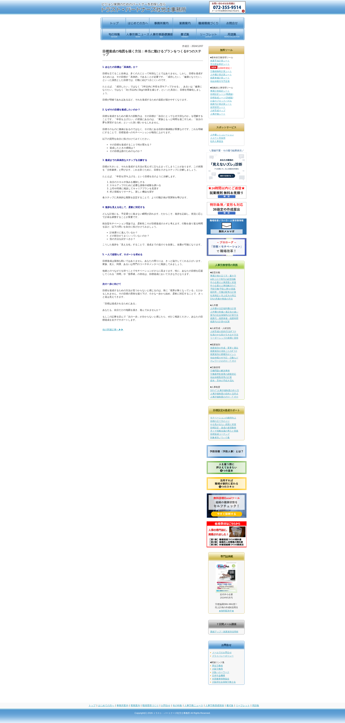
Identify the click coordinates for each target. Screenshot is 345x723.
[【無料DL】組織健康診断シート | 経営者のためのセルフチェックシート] (227, 517)
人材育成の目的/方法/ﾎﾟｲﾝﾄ (223, 331)
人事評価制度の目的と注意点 (224, 393)
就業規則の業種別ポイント (223, 354)
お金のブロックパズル (221, 101)
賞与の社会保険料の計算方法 (224, 315)
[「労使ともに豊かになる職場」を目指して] (227, 255)
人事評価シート (217, 114)
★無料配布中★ (226, 611)
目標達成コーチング (220, 434)
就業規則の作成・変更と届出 (224, 348)
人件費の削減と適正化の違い (224, 312)
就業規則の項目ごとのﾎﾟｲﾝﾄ (223, 351)
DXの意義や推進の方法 (221, 299)
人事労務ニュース (193, 705)
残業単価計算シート (220, 78)
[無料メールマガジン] (227, 234)
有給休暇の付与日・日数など (224, 357)
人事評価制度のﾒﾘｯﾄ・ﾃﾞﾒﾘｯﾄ (224, 397)
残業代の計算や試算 (220, 321)
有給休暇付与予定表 (220, 81)
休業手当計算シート (220, 61)
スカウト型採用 (217, 138)
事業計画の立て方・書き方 (223, 275)
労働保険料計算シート (221, 71)
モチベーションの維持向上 (223, 418)
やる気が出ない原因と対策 (223, 424)
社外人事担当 (216, 141)
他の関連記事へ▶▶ (112, 329)
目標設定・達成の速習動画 (223, 427)
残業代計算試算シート (221, 104)
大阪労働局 (217, 669)
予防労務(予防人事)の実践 (222, 289)
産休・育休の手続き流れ (222, 380)
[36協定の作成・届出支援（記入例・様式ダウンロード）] (227, 214)
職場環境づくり (150, 705)
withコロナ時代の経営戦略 (223, 279)
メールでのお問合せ (222, 652)
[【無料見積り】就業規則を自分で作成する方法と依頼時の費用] (227, 197)
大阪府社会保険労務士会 (224, 682)
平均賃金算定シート (220, 64)
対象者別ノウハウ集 (220, 437)
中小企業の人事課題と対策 (223, 282)
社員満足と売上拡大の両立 (223, 295)
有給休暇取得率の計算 (221, 377)
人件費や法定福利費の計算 (223, 308)
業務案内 (135, 705)
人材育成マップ (217, 110)
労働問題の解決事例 (220, 370)
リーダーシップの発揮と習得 (224, 338)
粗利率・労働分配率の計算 (223, 292)
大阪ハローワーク (220, 672)
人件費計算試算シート (221, 74)
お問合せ (165, 705)
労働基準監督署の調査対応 (223, 374)
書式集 (229, 705)
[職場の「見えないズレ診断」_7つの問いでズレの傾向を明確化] (227, 181)
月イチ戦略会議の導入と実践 (224, 431)
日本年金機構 (218, 675)
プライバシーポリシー (223, 656)
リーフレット (243, 705)
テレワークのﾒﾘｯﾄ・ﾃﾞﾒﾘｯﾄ (223, 361)
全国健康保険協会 (220, 679)
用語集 (255, 705)
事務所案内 (122, 705)
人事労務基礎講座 (214, 705)
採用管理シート (217, 107)
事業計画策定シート (220, 91)
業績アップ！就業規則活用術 (224, 631)
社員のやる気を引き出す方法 (224, 334)
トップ (92, 705)
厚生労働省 (217, 665)
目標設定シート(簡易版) (221, 94)
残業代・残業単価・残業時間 (224, 318)
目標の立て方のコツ (220, 421)
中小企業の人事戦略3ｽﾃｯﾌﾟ (223, 285)
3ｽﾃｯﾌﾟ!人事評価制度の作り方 (224, 390)
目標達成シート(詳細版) (221, 97)
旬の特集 (177, 705)
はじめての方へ (106, 705)
